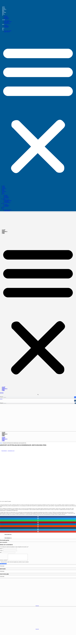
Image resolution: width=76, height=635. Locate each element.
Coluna (3, 229)
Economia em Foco (7, 23)
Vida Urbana (4, 12)
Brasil (3, 10)
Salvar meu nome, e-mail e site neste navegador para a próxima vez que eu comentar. (15, 561)
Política (3, 7)
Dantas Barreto (6, 26)
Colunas (3, 19)
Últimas (3, 6)
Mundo (3, 11)
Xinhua (3, 207)
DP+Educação (6, 17)
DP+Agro (5, 195)
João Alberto (6, 27)
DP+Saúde (6, 16)
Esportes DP (4, 9)
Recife (3, 230)
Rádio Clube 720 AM (7, 30)
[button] (38, 109)
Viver (3, 13)
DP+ (2, 194)
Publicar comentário (3, 563)
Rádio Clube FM (7, 31)
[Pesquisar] (75, 397)
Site (0, 552)
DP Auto (3, 14)
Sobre (3, 233)
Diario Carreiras (6, 20)
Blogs (3, 24)
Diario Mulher (6, 22)
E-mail (1, 550)
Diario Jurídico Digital (7, 21)
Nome (1, 548)
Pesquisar (1, 396)
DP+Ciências (6, 18)
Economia (3, 8)
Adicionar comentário (4, 560)
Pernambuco (4, 231)
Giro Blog (5, 25)
